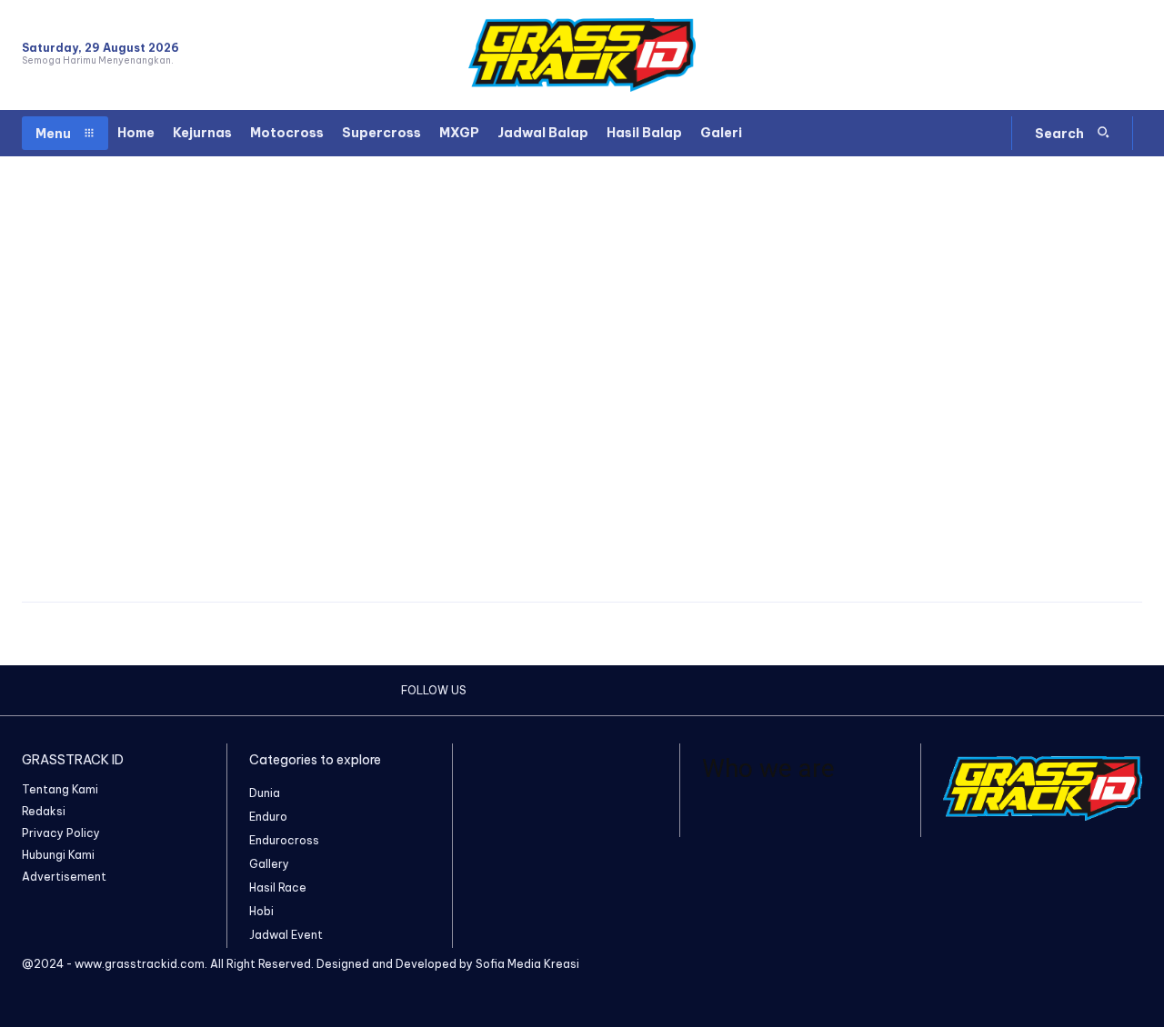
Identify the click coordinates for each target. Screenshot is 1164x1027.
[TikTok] (1099, 55)
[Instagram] (1066, 55)
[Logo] (582, 55)
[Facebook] (1034, 55)
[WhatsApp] (1130, 55)
